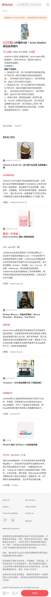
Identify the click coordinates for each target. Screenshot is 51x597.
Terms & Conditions (10, 513)
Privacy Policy (30, 507)
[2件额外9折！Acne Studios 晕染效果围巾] (25, 31)
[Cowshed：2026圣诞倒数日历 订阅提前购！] (25, 368)
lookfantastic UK (16, 284)
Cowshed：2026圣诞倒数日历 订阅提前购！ (23, 388)
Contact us (29, 513)
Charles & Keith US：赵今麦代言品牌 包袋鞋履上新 (25, 170)
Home (5, 11)
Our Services (30, 500)
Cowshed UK (15, 414)
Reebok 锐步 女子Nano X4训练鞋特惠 (20, 450)
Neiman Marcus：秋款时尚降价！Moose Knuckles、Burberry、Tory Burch (21, 319)
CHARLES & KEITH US (18, 202)
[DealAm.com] (7, 4)
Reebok (15, 485)
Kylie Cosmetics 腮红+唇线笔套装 (18, 242)
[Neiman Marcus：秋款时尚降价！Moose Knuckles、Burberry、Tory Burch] (25, 300)
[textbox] (28, 4)
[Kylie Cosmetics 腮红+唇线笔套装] (25, 218)
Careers (6, 507)
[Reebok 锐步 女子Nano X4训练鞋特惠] (25, 430)
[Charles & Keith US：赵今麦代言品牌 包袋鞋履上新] (25, 150)
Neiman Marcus (16, 352)
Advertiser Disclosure (11, 529)
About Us (6, 500)
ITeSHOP (17, 126)
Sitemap (28, 521)
